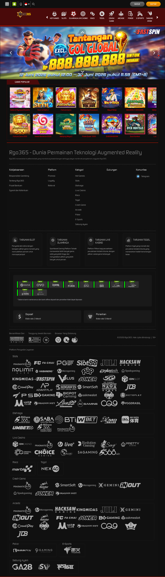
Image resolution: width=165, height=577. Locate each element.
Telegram (145, 176)
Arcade (121, 18)
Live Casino (83, 18)
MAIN (21, 97)
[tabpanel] (82, 52)
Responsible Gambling (19, 175)
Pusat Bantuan (15, 185)
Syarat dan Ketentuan (18, 190)
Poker (130, 18)
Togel (102, 18)
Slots (64, 18)
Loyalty (51, 180)
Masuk (137, 4)
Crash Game (111, 19)
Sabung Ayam (149, 19)
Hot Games (54, 18)
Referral (51, 185)
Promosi (51, 175)
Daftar (153, 4)
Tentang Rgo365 (16, 180)
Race (92, 18)
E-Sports (140, 18)
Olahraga (73, 18)
